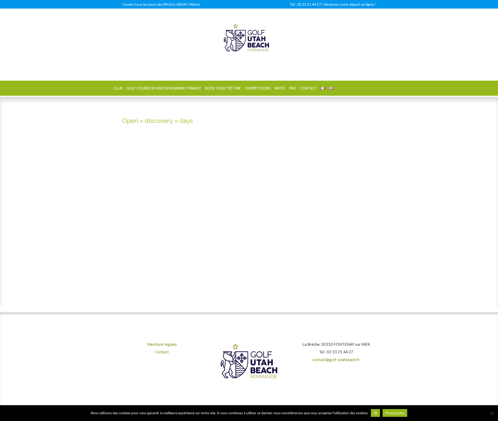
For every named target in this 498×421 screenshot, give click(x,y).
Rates (280, 88)
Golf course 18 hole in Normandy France (164, 88)
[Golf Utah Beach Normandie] (246, 25)
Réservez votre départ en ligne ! (350, 4)
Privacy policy (395, 413)
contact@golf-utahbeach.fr (336, 359)
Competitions (258, 88)
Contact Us (249, 284)
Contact (308, 88)
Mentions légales (162, 344)
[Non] (491, 413)
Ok (375, 413)
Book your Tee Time (223, 88)
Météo (194, 4)
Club (118, 88)
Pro (292, 88)
